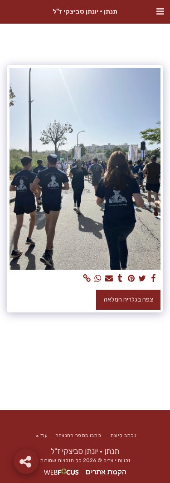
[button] (160, 11)
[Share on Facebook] (154, 278)
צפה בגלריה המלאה (128, 299)
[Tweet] (142, 278)
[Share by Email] (109, 278)
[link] (87, 278)
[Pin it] (131, 278)
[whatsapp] (98, 278)
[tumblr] (120, 278)
